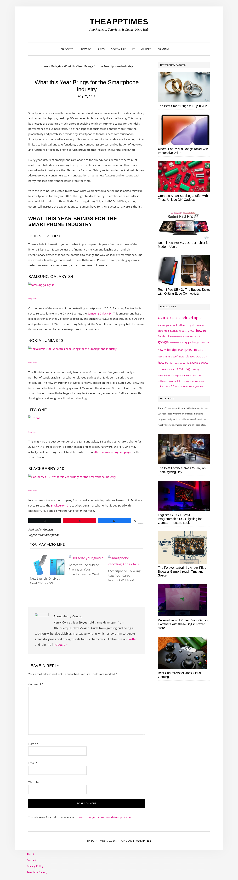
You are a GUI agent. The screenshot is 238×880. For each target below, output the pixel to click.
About (30, 854)
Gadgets (56, 66)
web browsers (198, 381)
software (162, 381)
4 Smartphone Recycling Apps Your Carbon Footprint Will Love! (124, 575)
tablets (177, 381)
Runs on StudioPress (135, 840)
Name (33, 744)
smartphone (51, 535)
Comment (35, 684)
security (195, 369)
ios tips (172, 350)
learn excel (162, 356)
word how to (181, 386)
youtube (199, 386)
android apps (190, 317)
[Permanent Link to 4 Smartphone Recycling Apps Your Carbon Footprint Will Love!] (125, 558)
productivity (167, 369)
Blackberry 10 (59, 505)
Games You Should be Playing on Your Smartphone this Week (84, 569)
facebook (164, 336)
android (170, 317)
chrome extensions (169, 330)
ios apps (186, 342)
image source (32, 299)
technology (186, 381)
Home (44, 66)
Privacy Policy (35, 866)
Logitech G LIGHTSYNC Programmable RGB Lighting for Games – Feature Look (180, 519)
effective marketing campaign (112, 452)
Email (32, 763)
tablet (170, 381)
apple (192, 325)
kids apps (202, 350)
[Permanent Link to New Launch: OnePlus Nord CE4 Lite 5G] (48, 558)
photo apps (174, 363)
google (163, 342)
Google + (61, 645)
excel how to (197, 330)
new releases (187, 356)
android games (165, 325)
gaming (189, 336)
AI (159, 318)
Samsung (182, 369)
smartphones (178, 375)
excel (184, 330)
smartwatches (194, 375)
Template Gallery (37, 872)
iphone (190, 349)
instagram (174, 342)
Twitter (132, 639)
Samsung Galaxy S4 (99, 313)
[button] (176, 49)
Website (33, 782)
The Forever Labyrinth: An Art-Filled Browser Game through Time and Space (182, 571)
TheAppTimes (119, 21)
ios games (198, 342)
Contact (31, 860)
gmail (197, 336)
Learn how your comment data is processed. (106, 817)
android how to (180, 325)
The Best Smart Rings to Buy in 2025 (183, 106)
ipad (180, 350)
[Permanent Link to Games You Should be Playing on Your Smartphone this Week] (86, 558)
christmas (200, 325)
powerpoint (184, 363)
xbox (191, 386)
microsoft (173, 356)
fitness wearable (177, 336)
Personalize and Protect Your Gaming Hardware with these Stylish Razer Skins (183, 624)
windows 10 (166, 386)
